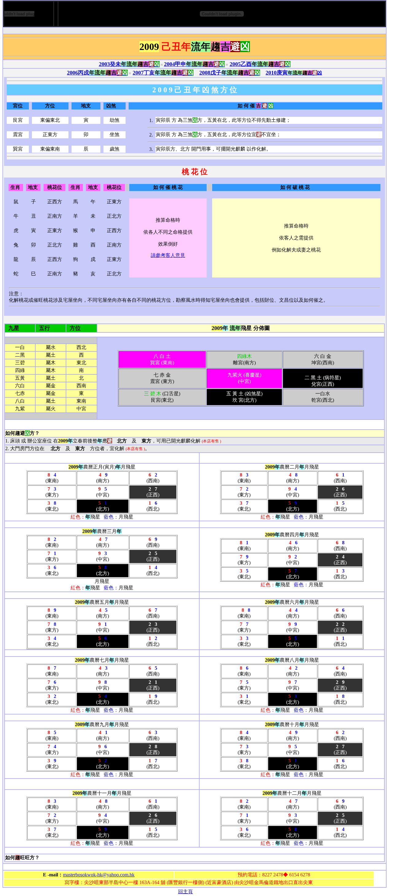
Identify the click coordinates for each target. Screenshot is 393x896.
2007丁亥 (163, 73)
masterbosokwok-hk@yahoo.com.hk (98, 874)
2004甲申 (194, 64)
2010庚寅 (277, 73)
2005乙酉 (260, 64)
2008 (229, 73)
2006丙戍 (97, 73)
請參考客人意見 (168, 255)
